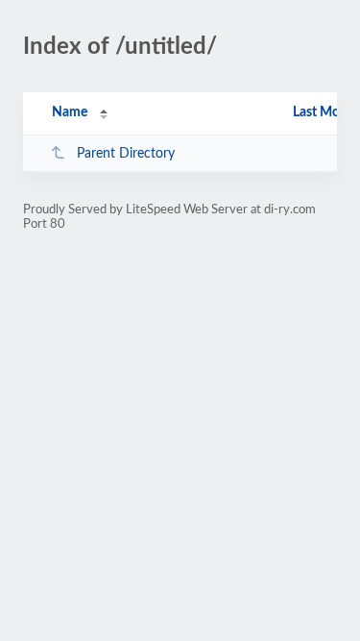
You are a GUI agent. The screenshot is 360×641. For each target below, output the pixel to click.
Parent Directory (126, 153)
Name (69, 112)
